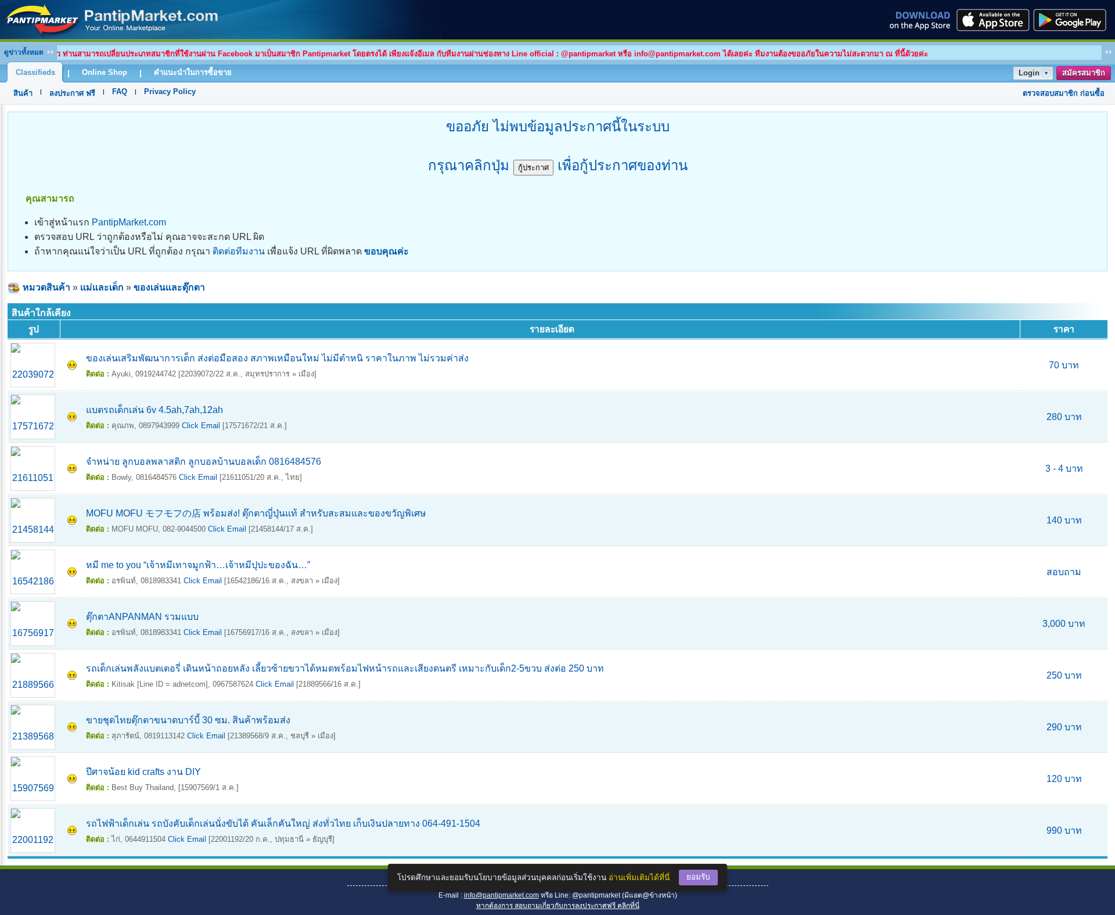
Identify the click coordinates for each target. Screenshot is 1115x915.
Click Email (201, 425)
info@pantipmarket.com (501, 895)
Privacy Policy (170, 91)
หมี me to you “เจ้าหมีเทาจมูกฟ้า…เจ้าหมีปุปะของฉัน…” (198, 565)
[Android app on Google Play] (1073, 20)
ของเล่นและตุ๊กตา (169, 287)
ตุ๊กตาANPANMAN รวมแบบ (142, 617)
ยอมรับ (698, 877)
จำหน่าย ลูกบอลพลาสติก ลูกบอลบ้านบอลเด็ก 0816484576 (203, 462)
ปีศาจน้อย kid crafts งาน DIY (143, 772)
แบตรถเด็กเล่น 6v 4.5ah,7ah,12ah (154, 410)
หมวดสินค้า (46, 287)
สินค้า (23, 93)
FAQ (119, 91)
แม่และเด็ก (102, 287)
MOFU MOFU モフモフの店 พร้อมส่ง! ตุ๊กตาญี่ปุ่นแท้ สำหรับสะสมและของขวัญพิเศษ (256, 513)
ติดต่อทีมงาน (239, 251)
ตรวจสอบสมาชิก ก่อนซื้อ (1064, 93)
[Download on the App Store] (991, 20)
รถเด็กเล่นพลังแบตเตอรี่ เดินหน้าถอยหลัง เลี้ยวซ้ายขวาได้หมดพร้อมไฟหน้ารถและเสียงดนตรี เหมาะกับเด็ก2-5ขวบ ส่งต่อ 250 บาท (345, 668)
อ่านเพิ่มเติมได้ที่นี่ (639, 877)
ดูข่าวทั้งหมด (24, 52)
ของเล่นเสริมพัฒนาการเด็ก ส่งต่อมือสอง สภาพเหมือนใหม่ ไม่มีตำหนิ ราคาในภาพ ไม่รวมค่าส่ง (277, 358)
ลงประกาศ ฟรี (72, 93)
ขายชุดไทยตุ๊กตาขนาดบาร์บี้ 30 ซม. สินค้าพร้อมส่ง (188, 720)
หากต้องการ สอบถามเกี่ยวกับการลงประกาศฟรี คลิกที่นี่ (557, 906)
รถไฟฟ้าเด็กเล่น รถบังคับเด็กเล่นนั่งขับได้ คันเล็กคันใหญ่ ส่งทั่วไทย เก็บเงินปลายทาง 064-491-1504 (283, 823)
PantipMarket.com (129, 222)
